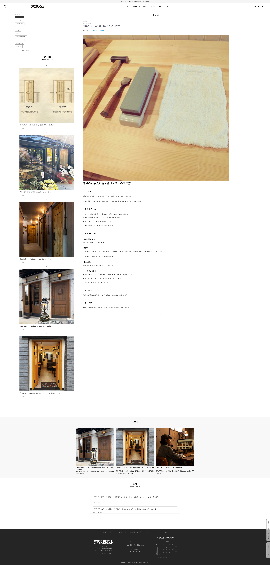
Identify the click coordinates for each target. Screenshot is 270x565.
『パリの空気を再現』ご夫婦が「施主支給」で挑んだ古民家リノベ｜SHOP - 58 (39, 192)
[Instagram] (133, 552)
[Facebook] (130, 552)
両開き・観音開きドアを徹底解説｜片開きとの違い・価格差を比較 (36, 326)
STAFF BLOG (19, 27)
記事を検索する (19, 17)
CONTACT (168, 6)
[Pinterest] (136, 552)
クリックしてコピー (108, 553)
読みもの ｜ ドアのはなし (268, 550)
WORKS (144, 6)
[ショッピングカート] (262, 6)
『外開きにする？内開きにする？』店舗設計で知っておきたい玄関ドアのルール (39, 393)
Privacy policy (147, 532)
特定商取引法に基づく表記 (135, 532)
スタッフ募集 (156, 532)
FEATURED (18, 46)
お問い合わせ (165, 532)
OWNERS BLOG (19, 23)
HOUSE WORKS (19, 40)
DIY (17, 33)
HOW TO (18, 30)
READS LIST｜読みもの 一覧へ (156, 314)
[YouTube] (139, 552)
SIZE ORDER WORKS (21, 36)
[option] (46, 97)
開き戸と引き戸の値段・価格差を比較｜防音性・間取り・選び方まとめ (37, 125)
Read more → (175, 516)
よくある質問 (105, 532)
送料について (113, 532)
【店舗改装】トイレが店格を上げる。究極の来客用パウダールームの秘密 (38, 259)
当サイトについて (123, 532)
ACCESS (153, 6)
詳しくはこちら (97, 502)
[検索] (252, 6)
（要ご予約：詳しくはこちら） (166, 539)
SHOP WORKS (19, 43)
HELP (160, 6)
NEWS (127, 6)
